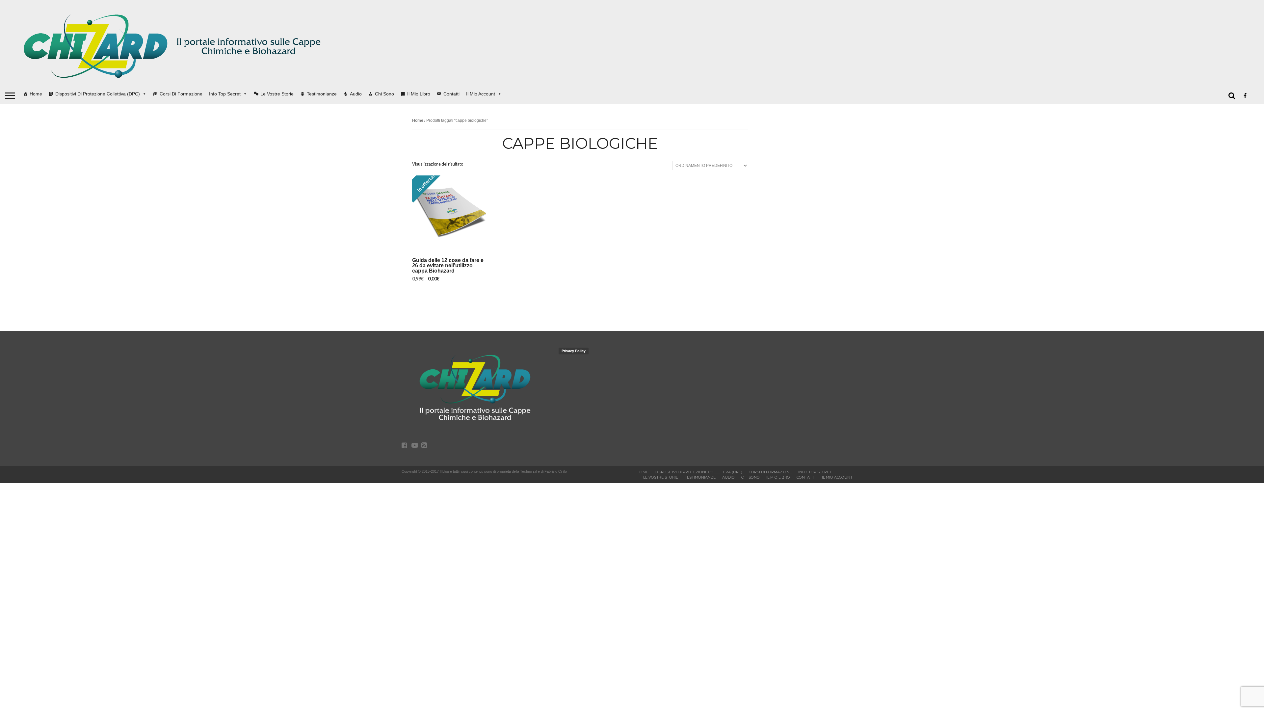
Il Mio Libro (418, 93)
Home (36, 93)
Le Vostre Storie (277, 93)
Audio (356, 93)
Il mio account (480, 93)
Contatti (451, 93)
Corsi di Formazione (181, 93)
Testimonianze (322, 93)
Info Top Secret (225, 93)
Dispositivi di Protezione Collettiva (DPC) (97, 93)
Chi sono (384, 93)
